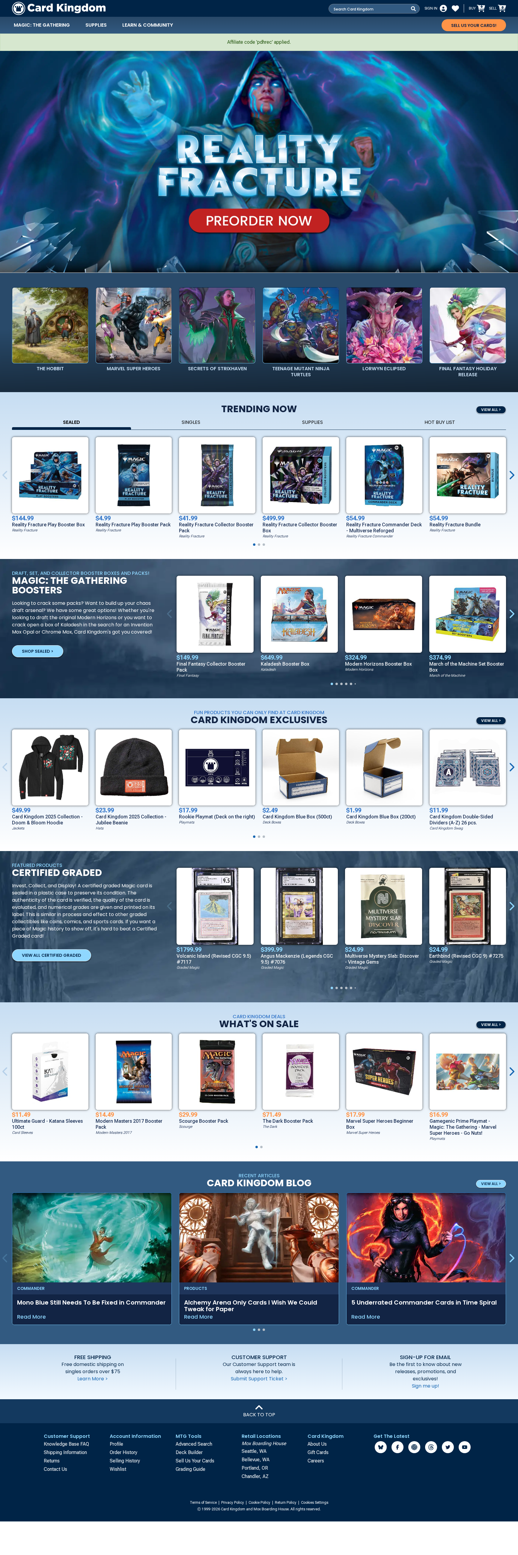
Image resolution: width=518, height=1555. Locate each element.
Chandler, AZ (255, 1476)
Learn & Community (147, 25)
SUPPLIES (312, 422)
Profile (116, 1444)
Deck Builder (189, 1452)
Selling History (125, 1461)
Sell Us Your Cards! (473, 25)
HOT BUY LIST (439, 422)
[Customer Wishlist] (455, 8)
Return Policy (286, 1502)
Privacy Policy (233, 1502)
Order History (123, 1452)
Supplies (96, 25)
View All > (491, 1024)
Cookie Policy (260, 1502)
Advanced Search (194, 1444)
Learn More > (92, 1378)
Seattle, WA (254, 1451)
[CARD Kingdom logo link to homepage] (59, 8)
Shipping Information (65, 1452)
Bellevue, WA (255, 1459)
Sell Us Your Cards (195, 1461)
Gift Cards (318, 1452)
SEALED (71, 422)
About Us (317, 1444)
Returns (52, 1461)
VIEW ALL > (491, 409)
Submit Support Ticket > (259, 1378)
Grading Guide (190, 1469)
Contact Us (55, 1469)
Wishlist (118, 1469)
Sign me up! (425, 1385)
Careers (316, 1461)
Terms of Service (204, 1502)
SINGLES (191, 422)
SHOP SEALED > (37, 651)
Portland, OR (255, 1468)
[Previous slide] (170, 614)
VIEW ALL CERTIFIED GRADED (51, 955)
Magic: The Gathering (42, 25)
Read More (31, 1317)
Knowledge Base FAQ (66, 1444)
